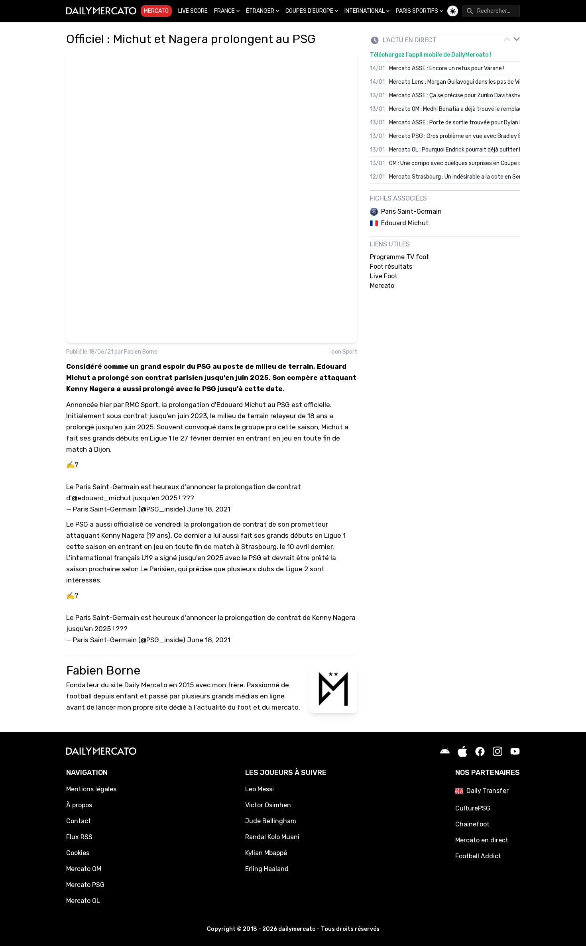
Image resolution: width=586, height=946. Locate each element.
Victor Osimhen (268, 805)
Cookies (77, 853)
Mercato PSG (85, 885)
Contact (78, 821)
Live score (193, 11)
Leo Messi (259, 789)
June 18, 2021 (208, 509)
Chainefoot (472, 824)
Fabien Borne (140, 351)
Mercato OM (83, 869)
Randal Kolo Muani (272, 837)
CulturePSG (472, 808)
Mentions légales (91, 789)
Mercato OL (83, 901)
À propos (79, 805)
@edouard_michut (101, 498)
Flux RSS (79, 837)
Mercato (156, 11)
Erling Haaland (267, 869)
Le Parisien (157, 569)
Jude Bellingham (270, 821)
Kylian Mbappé (266, 853)
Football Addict (478, 856)
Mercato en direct (481, 840)
